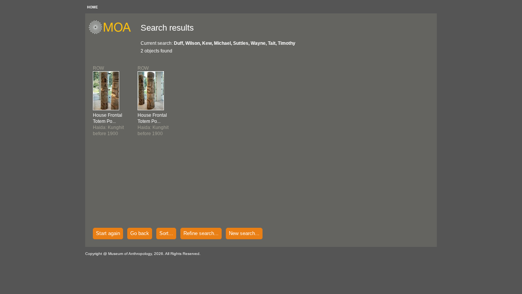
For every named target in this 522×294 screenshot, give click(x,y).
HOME (92, 7)
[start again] (112, 33)
